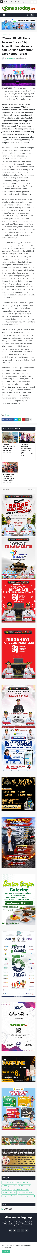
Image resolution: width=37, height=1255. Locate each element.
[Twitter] (16, 419)
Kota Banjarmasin (21, 1189)
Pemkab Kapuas (9, 1192)
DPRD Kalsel (24, 1186)
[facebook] (10, 1230)
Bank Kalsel (8, 1182)
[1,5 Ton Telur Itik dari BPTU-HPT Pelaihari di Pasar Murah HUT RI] (10, 467)
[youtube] (18, 1230)
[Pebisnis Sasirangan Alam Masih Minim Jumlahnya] (10, 437)
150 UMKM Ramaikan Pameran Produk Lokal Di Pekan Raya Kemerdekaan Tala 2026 (27, 450)
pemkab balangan (26, 1196)
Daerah (7, 1189)
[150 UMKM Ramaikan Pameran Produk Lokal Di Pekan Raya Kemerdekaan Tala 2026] (27, 437)
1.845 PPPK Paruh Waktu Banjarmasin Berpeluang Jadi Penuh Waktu (16, 2)
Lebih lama (31, 489)
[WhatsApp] (19, 419)
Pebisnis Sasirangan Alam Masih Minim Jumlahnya (9, 447)
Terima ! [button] (6, 1251)
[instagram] (22, 1230)
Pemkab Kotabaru (25, 1192)
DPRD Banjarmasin (9, 1186)
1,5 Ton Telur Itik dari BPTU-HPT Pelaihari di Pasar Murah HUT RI (9, 477)
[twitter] (14, 1230)
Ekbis (9, 34)
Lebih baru (5, 489)
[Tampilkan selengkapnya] (30, 419)
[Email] (27, 419)
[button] (32, 2)
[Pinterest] (23, 419)
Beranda (4, 34)
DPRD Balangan (22, 1182)
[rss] (26, 1230)
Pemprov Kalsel (9, 1196)
